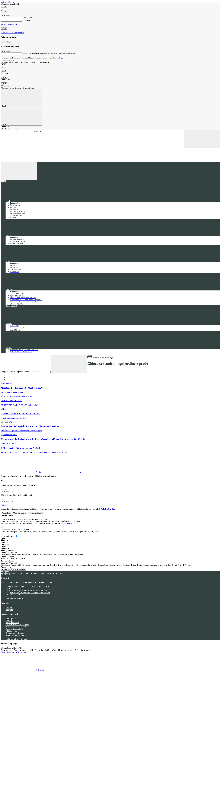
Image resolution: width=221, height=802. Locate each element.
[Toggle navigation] (19, 171)
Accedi (4, 6)
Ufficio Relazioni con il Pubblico (17, 625)
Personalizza (6, 513)
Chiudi (4, 71)
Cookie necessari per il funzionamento (15, 530)
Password (26, 20)
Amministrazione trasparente (16, 635)
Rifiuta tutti (19, 513)
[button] (22, 472)
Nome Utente (27, 18)
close (3, 181)
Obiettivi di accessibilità (14, 629)
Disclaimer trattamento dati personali (14, 652)
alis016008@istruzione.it (29, 591)
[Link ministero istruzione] (11, 4)
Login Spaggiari (60, 58)
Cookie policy (11, 619)
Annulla (4, 129)
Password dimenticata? (9, 24)
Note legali (9, 621)
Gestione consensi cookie (15, 633)
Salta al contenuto (7, 2)
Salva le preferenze (18, 569)
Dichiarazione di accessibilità (16, 627)
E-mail (25, 53)
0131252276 (13, 588)
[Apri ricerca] (202, 139)
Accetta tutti (6, 569)
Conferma (12, 129)
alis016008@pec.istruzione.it (30, 593)
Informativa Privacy (13, 623)
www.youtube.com (8, 536)
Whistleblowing (11, 631)
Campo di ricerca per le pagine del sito (15, 372)
